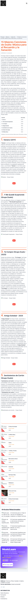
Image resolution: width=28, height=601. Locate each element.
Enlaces (2, 596)
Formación (3, 595)
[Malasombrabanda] (1, 587)
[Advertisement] (14, 21)
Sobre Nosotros (5, 593)
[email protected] (15, 584)
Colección (13, 37)
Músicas (7, 37)
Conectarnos (4, 598)
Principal (2, 37)
